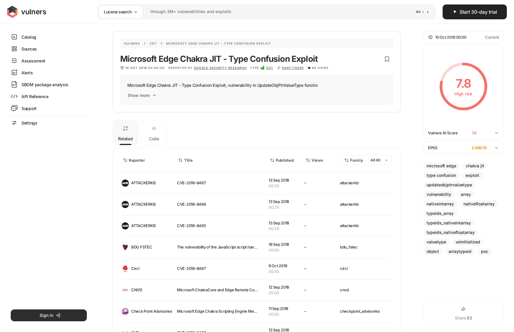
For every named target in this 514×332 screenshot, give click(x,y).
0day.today (293, 68)
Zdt (153, 43)
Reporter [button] (137, 160)
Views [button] (317, 160)
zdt (269, 68)
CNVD (136, 289)
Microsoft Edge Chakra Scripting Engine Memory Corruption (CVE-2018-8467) (246, 311)
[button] (463, 37)
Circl (135, 268)
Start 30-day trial (478, 12)
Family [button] (356, 160)
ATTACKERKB (143, 182)
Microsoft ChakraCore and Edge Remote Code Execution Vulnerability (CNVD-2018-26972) (257, 289)
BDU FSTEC (141, 247)
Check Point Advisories (149, 311)
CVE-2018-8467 (191, 182)
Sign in (46, 315)
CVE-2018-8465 (191, 225)
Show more (139, 95)
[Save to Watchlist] (387, 59)
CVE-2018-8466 (191, 204)
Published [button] (285, 160)
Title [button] (188, 160)
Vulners (132, 43)
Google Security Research (220, 68)
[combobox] (258, 11)
